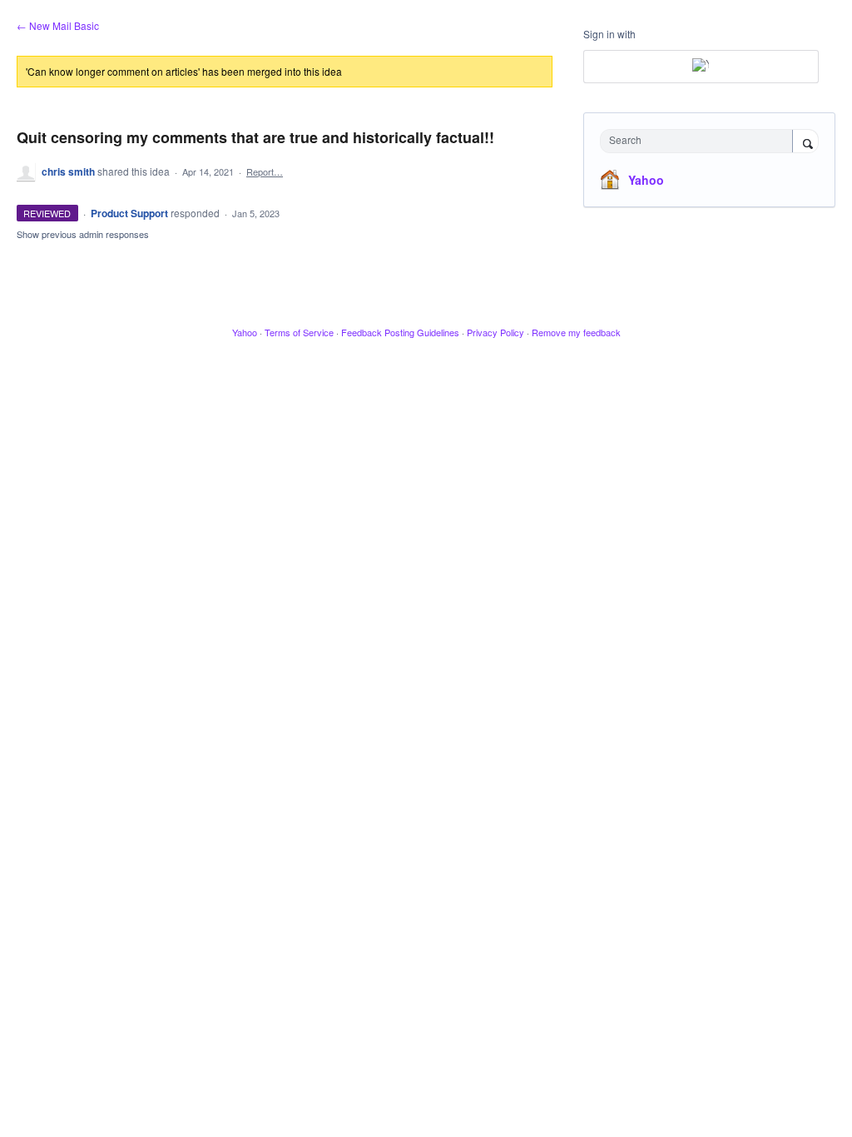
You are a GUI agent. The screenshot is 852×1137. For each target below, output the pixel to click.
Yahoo (646, 179)
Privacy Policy (495, 332)
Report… (264, 171)
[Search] (805, 142)
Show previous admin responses (83, 234)
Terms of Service (299, 332)
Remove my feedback (576, 332)
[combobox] (700, 141)
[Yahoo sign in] (701, 66)
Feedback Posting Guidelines (400, 332)
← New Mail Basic (58, 25)
